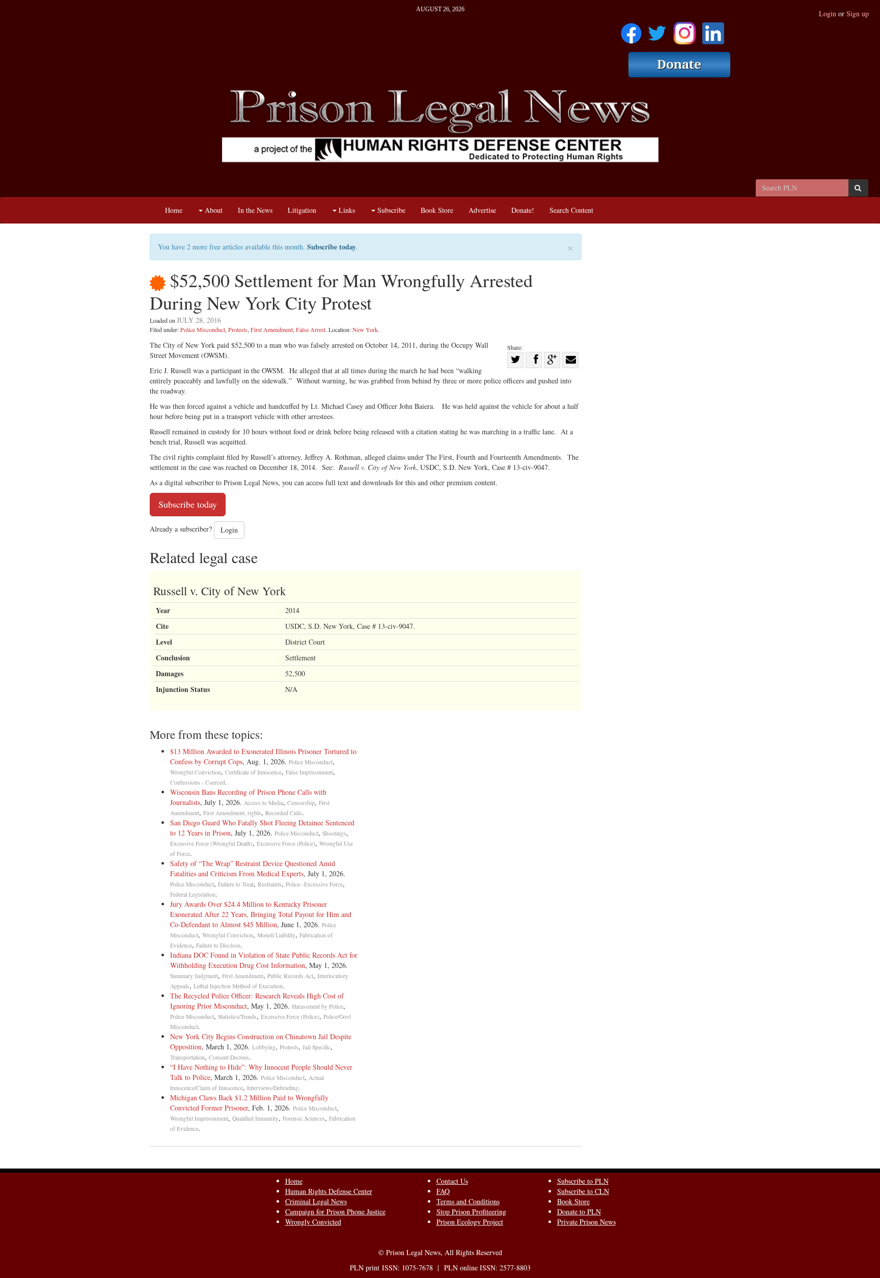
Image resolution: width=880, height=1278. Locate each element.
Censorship (301, 803)
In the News (255, 210)
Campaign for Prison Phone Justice (335, 1211)
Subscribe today (331, 246)
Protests (238, 329)
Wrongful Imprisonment (199, 1118)
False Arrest (310, 329)
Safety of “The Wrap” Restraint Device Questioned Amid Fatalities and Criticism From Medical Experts (252, 868)
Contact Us (452, 1181)
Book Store (437, 210)
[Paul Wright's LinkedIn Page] (713, 29)
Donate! (522, 210)
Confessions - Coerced (197, 782)
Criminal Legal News (316, 1201)
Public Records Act (290, 976)
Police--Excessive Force (314, 884)
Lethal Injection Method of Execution (238, 986)
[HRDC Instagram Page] (684, 29)
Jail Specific (316, 1047)
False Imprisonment (309, 772)
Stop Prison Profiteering (471, 1211)
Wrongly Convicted (313, 1222)
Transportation (187, 1057)
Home (173, 210)
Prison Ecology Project (469, 1222)
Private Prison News (586, 1222)
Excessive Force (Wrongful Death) (211, 843)
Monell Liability (276, 935)
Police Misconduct (202, 329)
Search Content (571, 210)
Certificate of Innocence (253, 772)
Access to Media (263, 803)
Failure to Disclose (218, 945)
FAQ (443, 1191)
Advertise (482, 210)
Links (346, 210)
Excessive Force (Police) (286, 843)
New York (365, 329)
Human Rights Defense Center (328, 1191)
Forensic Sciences (304, 1118)
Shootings (334, 833)
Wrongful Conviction (195, 772)
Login (827, 13)
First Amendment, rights (232, 813)
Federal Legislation (192, 894)
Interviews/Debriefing (272, 1088)
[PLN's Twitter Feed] (657, 29)
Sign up (857, 13)
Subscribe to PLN (583, 1181)
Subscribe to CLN (583, 1191)
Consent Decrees (229, 1057)
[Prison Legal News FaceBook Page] (631, 29)
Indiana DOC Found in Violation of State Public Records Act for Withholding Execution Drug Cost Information (264, 960)
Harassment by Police (317, 1006)
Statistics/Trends (237, 1016)
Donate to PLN (579, 1211)
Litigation (302, 210)
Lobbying (264, 1047)
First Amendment (272, 329)
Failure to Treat (236, 884)
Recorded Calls (283, 813)
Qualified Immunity (255, 1118)
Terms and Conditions (468, 1201)
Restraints (270, 884)
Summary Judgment (194, 976)
